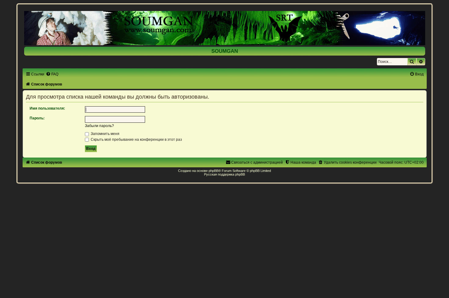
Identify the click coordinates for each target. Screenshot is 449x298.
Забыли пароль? (99, 126)
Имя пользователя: (47, 108)
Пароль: (37, 118)
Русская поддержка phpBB (224, 174)
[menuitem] (52, 74)
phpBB (213, 171)
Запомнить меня (104, 134)
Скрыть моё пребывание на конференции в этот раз (136, 139)
